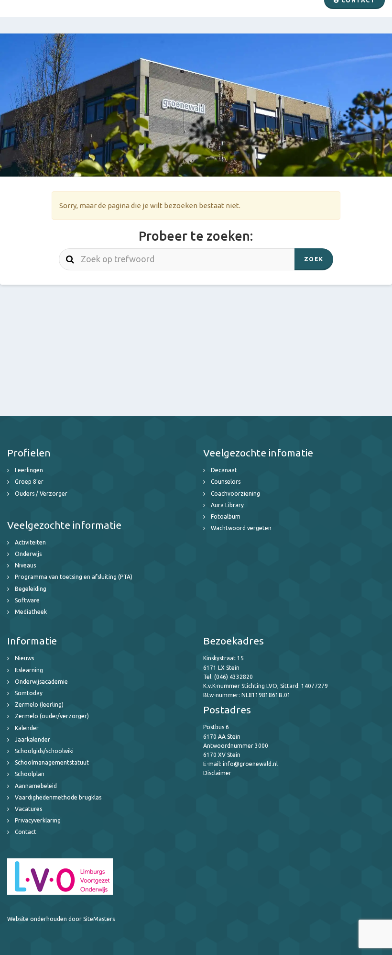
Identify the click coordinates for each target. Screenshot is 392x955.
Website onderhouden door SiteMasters (61, 919)
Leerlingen (29, 470)
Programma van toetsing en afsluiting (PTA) (73, 577)
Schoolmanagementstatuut (52, 762)
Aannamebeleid (36, 786)
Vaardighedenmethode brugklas (58, 797)
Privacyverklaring (38, 820)
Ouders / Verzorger (41, 493)
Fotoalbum (225, 516)
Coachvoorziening (235, 493)
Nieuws (24, 658)
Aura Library (227, 505)
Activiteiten (30, 542)
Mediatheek (31, 612)
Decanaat (224, 470)
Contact (25, 832)
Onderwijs (28, 554)
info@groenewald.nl (250, 764)
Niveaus (25, 565)
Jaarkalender (32, 739)
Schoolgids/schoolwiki (44, 751)
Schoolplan (29, 774)
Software (27, 600)
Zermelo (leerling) (39, 704)
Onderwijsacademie (41, 681)
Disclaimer (217, 773)
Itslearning (29, 670)
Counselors (225, 481)
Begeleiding (30, 589)
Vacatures (28, 809)
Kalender (27, 728)
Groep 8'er (29, 481)
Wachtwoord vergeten (241, 528)
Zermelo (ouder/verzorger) (52, 716)
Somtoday (29, 693)
